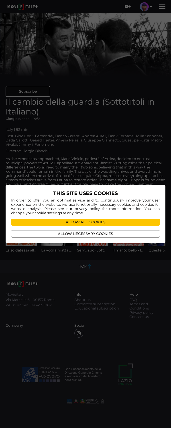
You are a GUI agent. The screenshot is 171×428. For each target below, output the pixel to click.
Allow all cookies (86, 222)
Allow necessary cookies (85, 234)
